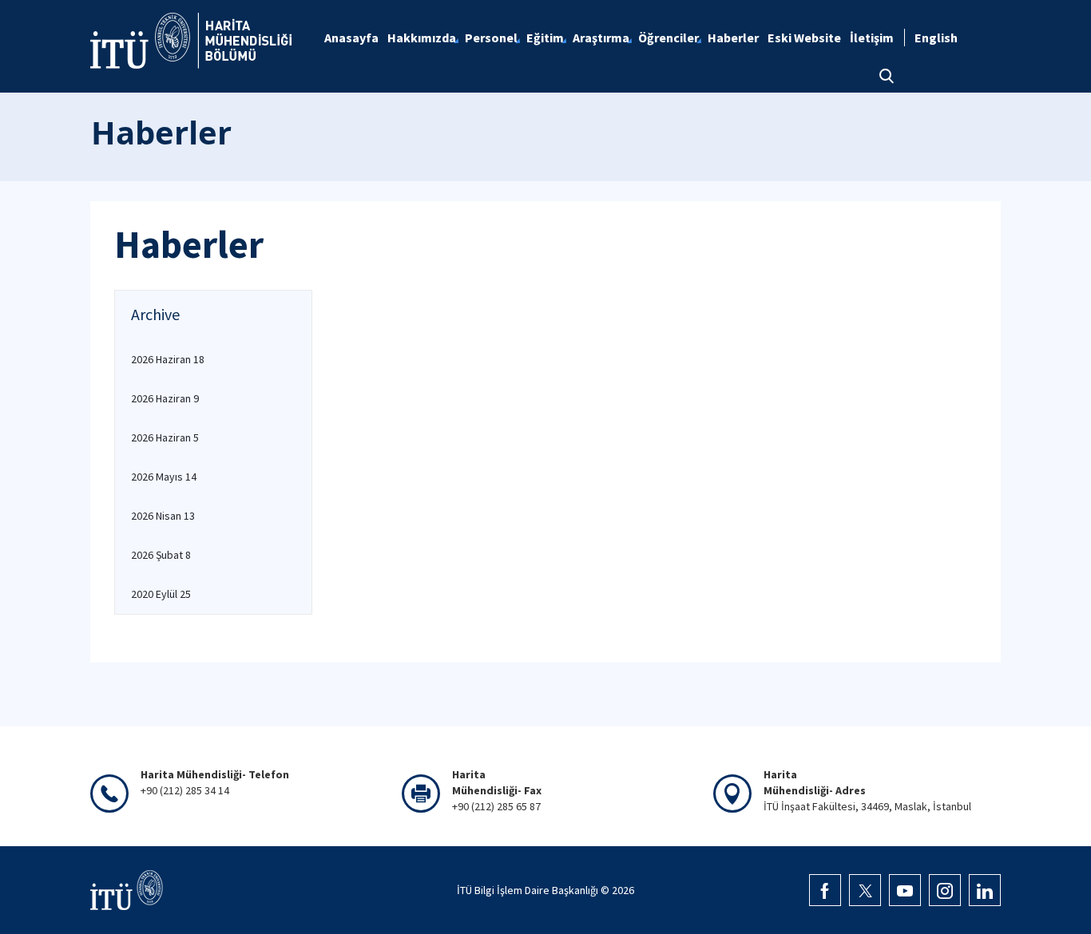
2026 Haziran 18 (167, 359)
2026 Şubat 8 (161, 555)
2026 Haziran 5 (165, 437)
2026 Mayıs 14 (163, 476)
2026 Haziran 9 (165, 398)
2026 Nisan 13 (163, 516)
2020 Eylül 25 (161, 594)
